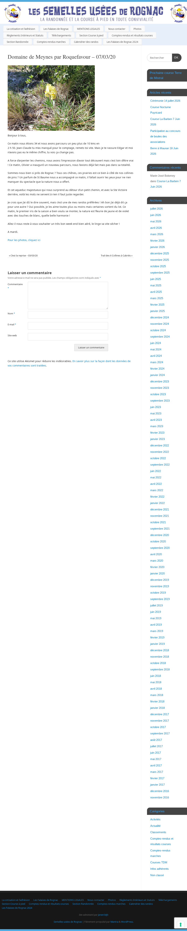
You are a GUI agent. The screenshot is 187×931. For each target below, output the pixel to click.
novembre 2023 (159, 387)
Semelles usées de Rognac (68, 921)
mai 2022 (155, 477)
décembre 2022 (159, 445)
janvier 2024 (157, 375)
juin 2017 (155, 752)
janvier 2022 (157, 503)
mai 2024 (155, 349)
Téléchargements (61, 35)
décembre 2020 (159, 535)
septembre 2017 (160, 733)
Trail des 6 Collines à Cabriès (116, 255)
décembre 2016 (159, 791)
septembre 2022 (160, 464)
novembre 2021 (159, 515)
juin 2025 (155, 279)
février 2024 (157, 368)
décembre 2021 (159, 509)
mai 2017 (155, 759)
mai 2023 (155, 413)
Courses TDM (158, 862)
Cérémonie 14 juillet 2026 (165, 100)
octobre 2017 (158, 727)
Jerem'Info (103, 914)
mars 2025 (156, 298)
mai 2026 (155, 221)
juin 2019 (155, 611)
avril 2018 (156, 688)
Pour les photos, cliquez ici (24, 240)
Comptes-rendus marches (51, 42)
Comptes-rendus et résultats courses (132, 35)
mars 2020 (156, 560)
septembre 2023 (160, 400)
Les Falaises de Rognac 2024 (122, 42)
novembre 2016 (159, 797)
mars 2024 (156, 362)
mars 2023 (156, 426)
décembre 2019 (159, 579)
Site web (12, 335)
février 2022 (157, 496)
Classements (158, 832)
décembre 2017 (159, 714)
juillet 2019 (156, 605)
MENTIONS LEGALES (88, 29)
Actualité (155, 825)
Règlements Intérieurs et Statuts (25, 35)
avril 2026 (156, 227)
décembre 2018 (159, 650)
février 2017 (157, 778)
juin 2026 (155, 215)
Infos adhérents (159, 868)
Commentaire (13, 286)
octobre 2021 (158, 522)
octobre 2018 (158, 663)
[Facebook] (181, 8)
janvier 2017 (157, 784)
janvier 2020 (157, 573)
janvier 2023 (157, 439)
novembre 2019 (159, 586)
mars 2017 (156, 771)
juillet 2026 (156, 208)
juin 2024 (155, 343)
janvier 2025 (157, 311)
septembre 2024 (160, 336)
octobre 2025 (158, 266)
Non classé (157, 875)
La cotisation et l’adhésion (21, 29)
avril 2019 (156, 624)
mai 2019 (155, 618)
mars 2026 (156, 234)
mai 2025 (155, 285)
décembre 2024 (159, 317)
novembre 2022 (159, 451)
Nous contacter (116, 29)
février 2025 (157, 304)
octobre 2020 (158, 541)
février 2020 (157, 567)
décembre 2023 (159, 381)
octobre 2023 (158, 394)
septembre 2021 (160, 528)
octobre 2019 (158, 592)
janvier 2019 (157, 643)
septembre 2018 (160, 669)
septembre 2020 (160, 547)
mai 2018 (155, 682)
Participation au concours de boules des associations (165, 136)
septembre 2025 (160, 272)
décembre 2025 (159, 253)
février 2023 (157, 432)
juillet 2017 (156, 746)
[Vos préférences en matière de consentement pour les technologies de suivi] (180, 924)
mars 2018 (156, 695)
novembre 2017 (159, 720)
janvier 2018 (157, 707)
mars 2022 (156, 490)
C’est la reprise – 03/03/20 (23, 255)
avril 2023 (156, 419)
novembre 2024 (159, 323)
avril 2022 (156, 483)
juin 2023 (155, 407)
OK (175, 57)
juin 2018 (155, 675)
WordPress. (127, 921)
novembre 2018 (159, 656)
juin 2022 (155, 471)
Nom (11, 313)
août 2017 (156, 739)
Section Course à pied (91, 35)
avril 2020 (156, 554)
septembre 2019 (160, 599)
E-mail (12, 324)
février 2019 (157, 637)
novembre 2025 (159, 259)
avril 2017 (156, 765)
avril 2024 (156, 355)
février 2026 (157, 240)
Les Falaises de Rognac (56, 29)
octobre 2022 (158, 458)
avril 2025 (156, 291)
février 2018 (157, 701)
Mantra (114, 921)
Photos (137, 29)
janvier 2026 (157, 247)
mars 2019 (156, 631)
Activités (155, 819)
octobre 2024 (158, 330)
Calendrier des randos (86, 42)
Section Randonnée (17, 42)
